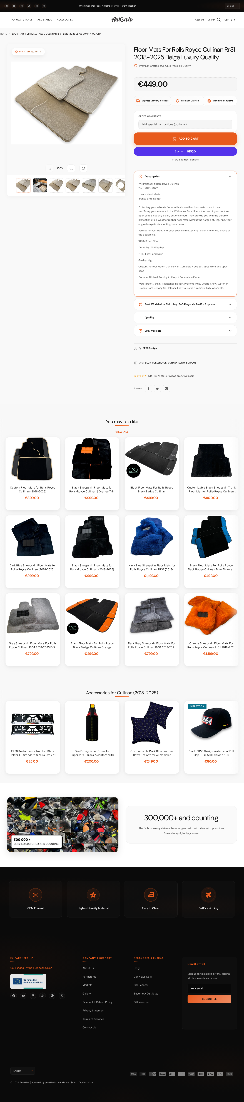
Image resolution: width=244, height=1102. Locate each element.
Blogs (137, 968)
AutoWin (24, 1082)
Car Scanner (141, 984)
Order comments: (150, 116)
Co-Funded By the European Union (31, 967)
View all (122, 431)
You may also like (122, 422)
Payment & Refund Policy (97, 1002)
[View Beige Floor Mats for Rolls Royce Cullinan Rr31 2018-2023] (23, 185)
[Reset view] (83, 168)
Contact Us (89, 1027)
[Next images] (120, 185)
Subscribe (209, 999)
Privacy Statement (93, 1010)
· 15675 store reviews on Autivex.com (171, 375)
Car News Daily (143, 976)
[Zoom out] (49, 168)
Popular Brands (22, 19)
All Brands (45, 19)
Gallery (87, 993)
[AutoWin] (122, 20)
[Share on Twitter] (157, 388)
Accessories (65, 19)
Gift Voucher (141, 1002)
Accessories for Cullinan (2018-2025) (122, 693)
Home (3, 33)
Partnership (89, 976)
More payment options (185, 159)
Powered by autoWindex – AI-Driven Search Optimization (62, 1082)
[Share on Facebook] (148, 388)
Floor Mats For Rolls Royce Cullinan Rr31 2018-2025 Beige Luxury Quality (56, 33)
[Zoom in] (71, 168)
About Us (88, 968)
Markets (87, 984)
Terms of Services (93, 1019)
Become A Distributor (146, 993)
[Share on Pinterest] (166, 388)
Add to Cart (189, 138)
